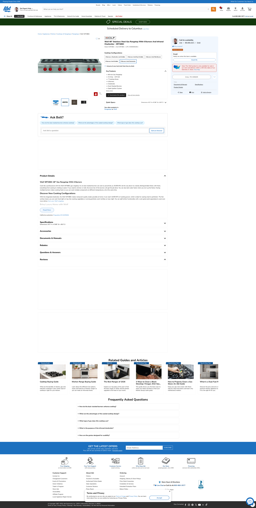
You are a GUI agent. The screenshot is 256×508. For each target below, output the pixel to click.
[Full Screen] (100, 93)
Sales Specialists (91, 484)
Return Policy (124, 489)
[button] (128, 28)
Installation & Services (139, 5)
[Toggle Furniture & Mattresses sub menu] (42, 16)
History (88, 476)
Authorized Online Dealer (94, 481)
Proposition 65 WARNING (61, 215)
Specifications (199, 84)
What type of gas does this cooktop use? (130, 123)
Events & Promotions (59, 481)
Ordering (123, 473)
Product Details (178, 87)
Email (198, 43)
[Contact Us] (175, 44)
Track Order (127, 5)
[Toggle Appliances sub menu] (52, 16)
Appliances (47, 16)
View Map (197, 70)
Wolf (115, 109)
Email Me (194, 60)
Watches (99, 16)
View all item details (134, 95)
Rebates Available (177, 50)
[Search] (213, 9)
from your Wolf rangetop (56, 201)
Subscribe (168, 448)
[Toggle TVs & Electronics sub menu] (65, 16)
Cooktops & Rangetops (64, 34)
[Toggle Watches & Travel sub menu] (106, 16)
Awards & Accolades (92, 479)
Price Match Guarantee (127, 481)
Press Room (90, 489)
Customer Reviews (92, 486)
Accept (159, 498)
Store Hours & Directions (170, 482)
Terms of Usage (121, 496)
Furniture (35, 16)
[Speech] (208, 9)
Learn (114, 5)
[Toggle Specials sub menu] (113, 16)
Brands (98, 5)
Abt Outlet (119, 16)
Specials (110, 16)
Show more (109, 91)
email (251, 16)
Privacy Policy (133, 496)
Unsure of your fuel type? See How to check (120, 66)
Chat (180, 43)
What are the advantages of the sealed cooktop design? (95, 123)
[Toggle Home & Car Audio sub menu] (79, 16)
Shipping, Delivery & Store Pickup (130, 479)
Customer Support (59, 473)
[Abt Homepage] (7, 9)
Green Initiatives (58, 484)
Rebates (150, 5)
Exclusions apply (117, 450)
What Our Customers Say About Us (242, 2)
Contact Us (56, 476)
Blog (103, 5)
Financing (157, 5)
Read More (47, 210)
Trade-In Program (58, 486)
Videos (120, 5)
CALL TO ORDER (191, 77)
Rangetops (75, 34)
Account (122, 476)
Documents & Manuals (180, 84)
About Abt (90, 473)
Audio (73, 16)
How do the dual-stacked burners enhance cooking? (58, 123)
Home (87, 16)
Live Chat (160, 485)
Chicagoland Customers (60, 479)
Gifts (108, 5)
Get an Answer (156, 131)
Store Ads (56, 489)
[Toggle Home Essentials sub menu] (92, 16)
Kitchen (53, 34)
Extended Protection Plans (128, 486)
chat (246, 16)
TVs (59, 16)
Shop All (9, 16)
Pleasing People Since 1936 (11, 2)
